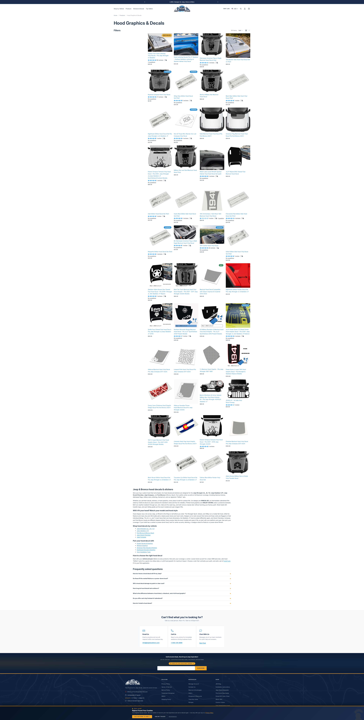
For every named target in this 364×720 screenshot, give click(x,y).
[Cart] (249, 9)
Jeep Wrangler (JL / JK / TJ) (145, 531)
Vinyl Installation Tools (143, 554)
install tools (227, 563)
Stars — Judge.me (138, 700)
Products (122, 15)
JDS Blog (218, 686)
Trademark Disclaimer (168, 695)
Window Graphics (142, 548)
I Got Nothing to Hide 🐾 (142, 716)
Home (115, 15)
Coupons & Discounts (195, 698)
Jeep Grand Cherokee (143, 537)
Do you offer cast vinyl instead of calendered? (148, 600)
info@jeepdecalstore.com (150, 645)
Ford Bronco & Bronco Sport (145, 535)
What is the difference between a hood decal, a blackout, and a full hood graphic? (159, 595)
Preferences (173, 716)
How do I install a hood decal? (142, 605)
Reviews (191, 704)
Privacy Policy (166, 686)
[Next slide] (169, 42)
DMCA (163, 698)
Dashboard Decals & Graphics (146, 552)
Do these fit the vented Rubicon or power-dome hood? (150, 580)
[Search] (241, 9)
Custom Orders (220, 704)
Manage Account (194, 686)
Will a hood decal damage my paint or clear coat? (148, 585)
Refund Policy (166, 692)
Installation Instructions (223, 689)
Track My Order (193, 701)
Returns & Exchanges (195, 692)
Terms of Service (167, 689)
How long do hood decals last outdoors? (146, 590)
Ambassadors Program (134, 697)
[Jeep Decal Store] (132, 684)
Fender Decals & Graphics (145, 545)
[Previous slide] (151, 42)
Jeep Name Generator (222, 692)
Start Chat (202, 645)
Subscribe (201, 670)
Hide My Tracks (160, 716)
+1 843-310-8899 (176, 645)
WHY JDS (226, 8)
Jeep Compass (141, 539)
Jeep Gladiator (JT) (143, 533)
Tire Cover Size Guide (222, 695)
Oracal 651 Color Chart (222, 698)
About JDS (219, 701)
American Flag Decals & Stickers (147, 550)
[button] (241, 30)
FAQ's (190, 695)
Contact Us (192, 689)
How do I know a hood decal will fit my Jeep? (147, 575)
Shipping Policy (166, 701)
